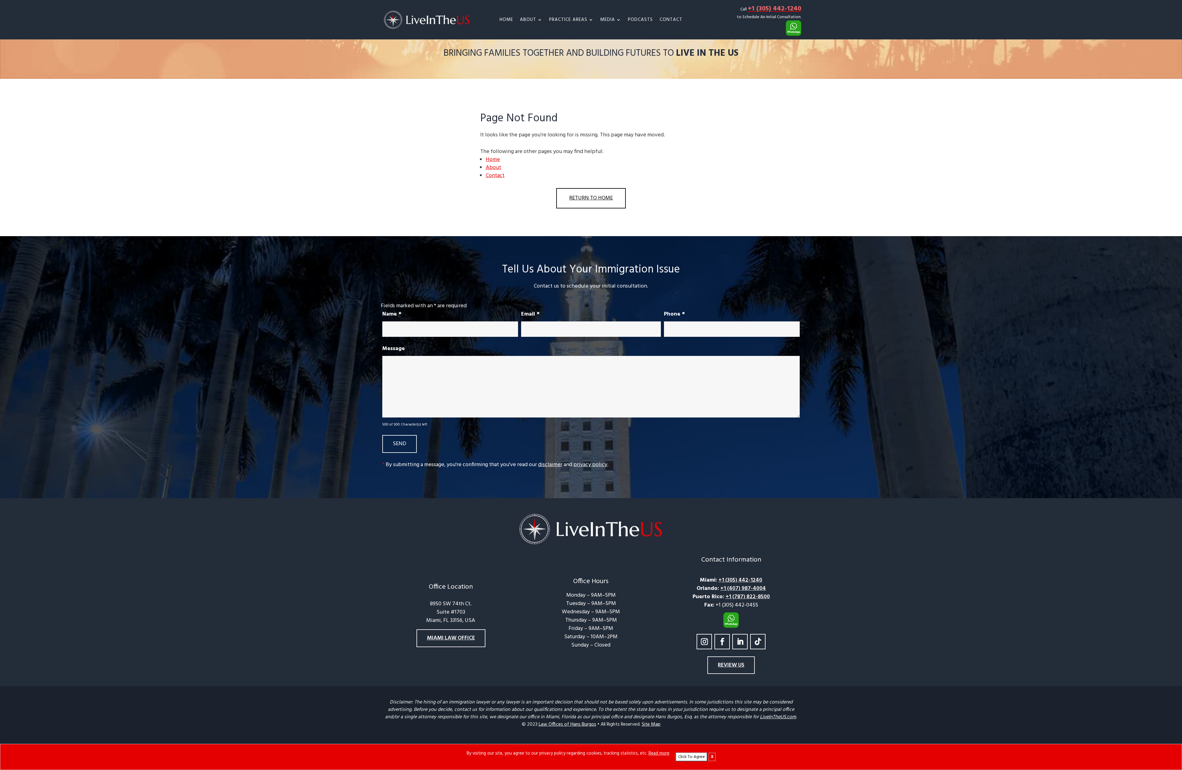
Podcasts (640, 20)
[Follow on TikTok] (758, 641)
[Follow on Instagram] (704, 641)
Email (530, 314)
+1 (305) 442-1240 (774, 8)
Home (506, 20)
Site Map (651, 724)
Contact (671, 20)
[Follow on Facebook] (722, 641)
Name (391, 314)
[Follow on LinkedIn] (740, 641)
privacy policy (590, 464)
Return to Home (591, 198)
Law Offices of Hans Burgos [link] (567, 724)
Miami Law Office (451, 638)
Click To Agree (691, 756)
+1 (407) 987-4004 (743, 588)
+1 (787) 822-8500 (748, 596)
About (528, 20)
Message (393, 348)
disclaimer (550, 464)
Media (607, 20)
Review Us (731, 665)
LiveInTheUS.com (778, 717)
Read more (659, 753)
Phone (674, 314)
